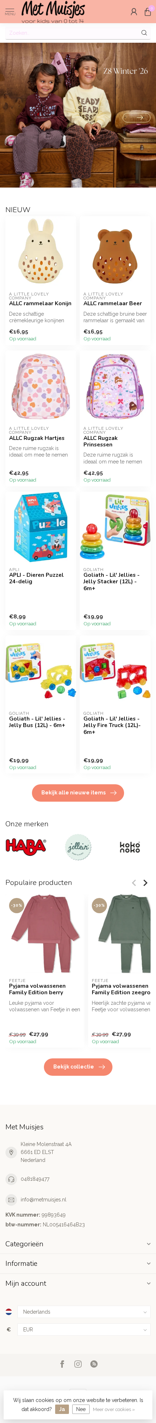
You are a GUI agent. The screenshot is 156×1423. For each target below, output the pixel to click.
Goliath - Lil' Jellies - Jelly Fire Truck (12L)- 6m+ (112, 725)
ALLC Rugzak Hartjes (37, 438)
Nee (81, 1409)
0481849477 (35, 1179)
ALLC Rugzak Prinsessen (100, 441)
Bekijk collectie (73, 1067)
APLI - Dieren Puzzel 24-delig (36, 578)
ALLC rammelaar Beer (112, 303)
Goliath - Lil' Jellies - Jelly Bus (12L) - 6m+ (37, 722)
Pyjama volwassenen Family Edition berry (37, 989)
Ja (62, 1409)
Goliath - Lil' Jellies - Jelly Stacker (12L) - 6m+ (111, 582)
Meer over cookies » (114, 1409)
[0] (148, 11)
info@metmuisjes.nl (43, 1199)
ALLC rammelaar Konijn (40, 303)
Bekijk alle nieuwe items (73, 793)
